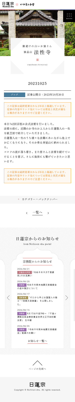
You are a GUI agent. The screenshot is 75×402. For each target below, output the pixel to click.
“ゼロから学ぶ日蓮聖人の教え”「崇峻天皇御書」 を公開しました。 (37, 301)
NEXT (48, 213)
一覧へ (37, 212)
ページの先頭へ (37, 369)
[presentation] (8, 297)
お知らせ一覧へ (37, 341)
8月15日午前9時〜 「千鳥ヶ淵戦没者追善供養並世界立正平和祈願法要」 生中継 (37, 317)
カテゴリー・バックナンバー (40, 199)
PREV (26, 213)
